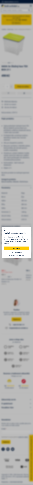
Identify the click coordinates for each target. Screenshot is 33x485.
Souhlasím (16, 248)
